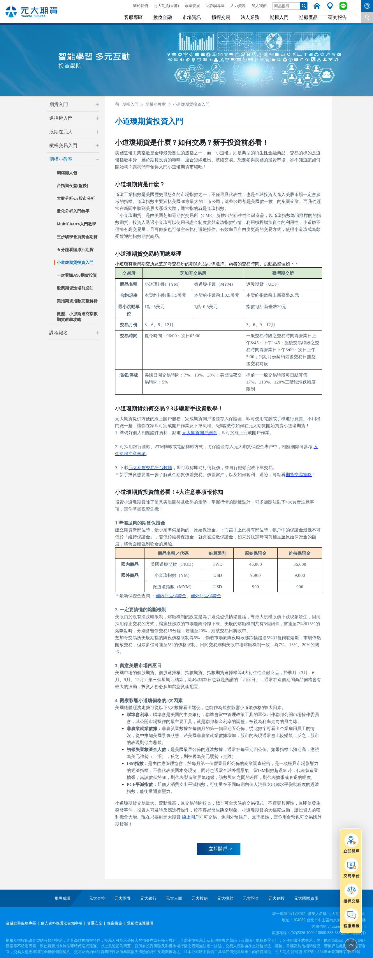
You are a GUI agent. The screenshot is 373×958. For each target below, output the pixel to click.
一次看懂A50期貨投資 (77, 275)
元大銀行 (148, 898)
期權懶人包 (67, 172)
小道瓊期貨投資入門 (75, 262)
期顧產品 (308, 17)
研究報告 (337, 17)
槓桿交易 (221, 17)
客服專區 (133, 17)
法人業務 (250, 17)
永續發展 (192, 5)
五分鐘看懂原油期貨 (75, 249)
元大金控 (97, 898)
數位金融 (162, 17)
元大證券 (123, 898)
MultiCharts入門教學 (76, 224)
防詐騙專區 (215, 5)
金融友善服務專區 (21, 923)
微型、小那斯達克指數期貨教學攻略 (77, 316)
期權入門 (279, 17)
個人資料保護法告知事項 (61, 923)
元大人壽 (174, 898)
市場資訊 (191, 17)
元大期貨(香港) (166, 5)
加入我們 (259, 5)
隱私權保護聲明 (140, 923)
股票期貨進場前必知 (75, 288)
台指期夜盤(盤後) (72, 185)
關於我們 (140, 5)
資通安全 (94, 923)
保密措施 (114, 923)
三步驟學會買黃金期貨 (77, 236)
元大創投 (276, 898)
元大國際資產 (306, 898)
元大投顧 (225, 898)
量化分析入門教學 (73, 211)
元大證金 (251, 898)
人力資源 (238, 5)
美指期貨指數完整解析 (77, 300)
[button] (97, 104)
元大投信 (199, 898)
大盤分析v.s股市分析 (76, 198)
